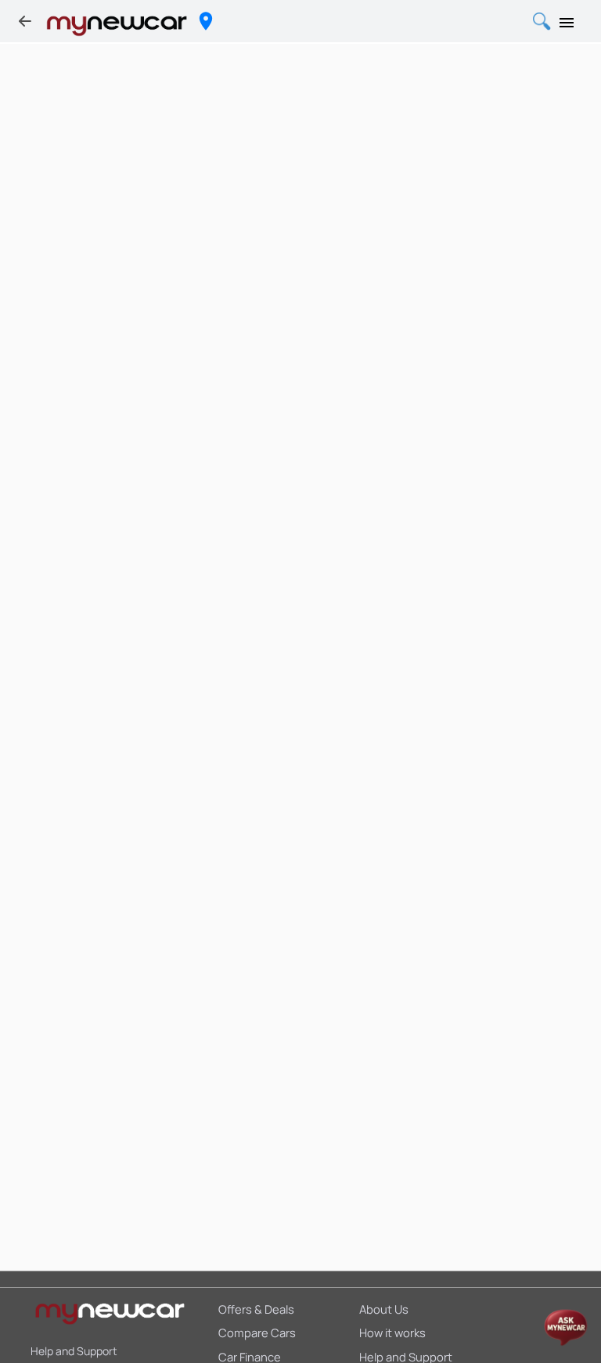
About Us (383, 1309)
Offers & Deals (256, 1309)
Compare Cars (257, 1332)
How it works (392, 1332)
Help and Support (74, 1350)
